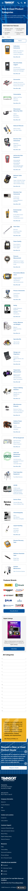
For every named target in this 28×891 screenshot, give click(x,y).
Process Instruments (19, 290)
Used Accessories (17, 459)
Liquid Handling (17, 526)
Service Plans (17, 499)
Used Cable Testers (17, 463)
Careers (3, 810)
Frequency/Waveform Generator (17, 201)
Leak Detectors (16, 280)
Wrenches (15, 229)
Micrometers (16, 115)
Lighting (15, 426)
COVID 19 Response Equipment (17, 309)
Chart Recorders (16, 67)
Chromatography (18, 512)
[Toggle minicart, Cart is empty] (25, 3)
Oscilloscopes (16, 197)
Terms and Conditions (6, 852)
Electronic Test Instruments (17, 193)
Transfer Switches (17, 427)
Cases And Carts (16, 361)
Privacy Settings (5, 855)
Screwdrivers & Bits (17, 231)
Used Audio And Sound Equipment (18, 461)
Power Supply (16, 198)
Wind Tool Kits (16, 343)
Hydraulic (15, 396)
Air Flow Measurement (18, 214)
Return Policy (4, 833)
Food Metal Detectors (18, 477)
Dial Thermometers (17, 377)
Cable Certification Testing (18, 183)
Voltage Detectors (17, 145)
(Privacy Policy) (19, 883)
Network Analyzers (17, 444)
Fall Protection (16, 314)
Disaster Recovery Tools (18, 541)
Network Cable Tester (17, 176)
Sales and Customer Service (7, 831)
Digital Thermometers (17, 379)
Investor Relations (5, 804)
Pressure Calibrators (17, 52)
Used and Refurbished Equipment (16, 454)
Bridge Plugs (16, 558)
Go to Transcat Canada (6, 858)
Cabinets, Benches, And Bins (18, 359)
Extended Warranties (17, 502)
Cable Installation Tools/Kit (18, 182)
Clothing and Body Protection (17, 311)
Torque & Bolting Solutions (18, 388)
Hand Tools (16, 226)
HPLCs (14, 515)
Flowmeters (15, 295)
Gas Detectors (16, 216)
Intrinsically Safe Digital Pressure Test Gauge (18, 166)
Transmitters (16, 297)
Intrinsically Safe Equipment (18, 156)
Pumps (14, 264)
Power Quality (17, 241)
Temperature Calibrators (18, 54)
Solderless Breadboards (18, 411)
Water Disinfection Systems (19, 571)
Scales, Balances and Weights (18, 323)
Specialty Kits (17, 339)
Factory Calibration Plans (18, 504)
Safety (15, 305)
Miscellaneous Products (17, 405)
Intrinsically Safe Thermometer (16, 163)
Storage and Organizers (16, 353)
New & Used (8, 41)
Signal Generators (17, 440)
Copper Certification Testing (19, 180)
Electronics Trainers (17, 409)
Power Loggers (16, 247)
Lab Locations (4, 820)
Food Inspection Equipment (17, 473)
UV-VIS (15, 485)
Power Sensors (16, 442)
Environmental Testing (17, 211)
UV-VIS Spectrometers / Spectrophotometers (18, 490)
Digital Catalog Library (6, 836)
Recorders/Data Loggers (17, 64)
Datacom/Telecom (18, 126)
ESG (2, 807)
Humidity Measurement (18, 218)
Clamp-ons (15, 147)
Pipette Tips (15, 532)
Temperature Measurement (17, 371)
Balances (15, 327)
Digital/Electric (16, 394)
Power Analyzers (17, 244)
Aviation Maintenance (17, 567)
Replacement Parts (17, 329)
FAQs (2, 846)
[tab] (14, 658)
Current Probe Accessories (19, 84)
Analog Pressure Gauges (18, 262)
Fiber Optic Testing (17, 130)
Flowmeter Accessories (18, 85)
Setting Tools (16, 560)
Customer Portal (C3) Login (7, 828)
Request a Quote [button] (14, 768)
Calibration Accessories (18, 82)
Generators (15, 429)
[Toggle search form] (21, 3)
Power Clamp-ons (17, 246)
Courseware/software (17, 412)
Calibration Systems (17, 392)
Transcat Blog (4, 849)
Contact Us (3, 818)
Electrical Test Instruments (17, 140)
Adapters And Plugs (17, 97)
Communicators (16, 293)
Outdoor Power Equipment (17, 422)
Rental (20, 40)
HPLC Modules (16, 517)
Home (3, 37)
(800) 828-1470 (4, 793)
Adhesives (15, 99)
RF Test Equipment (18, 438)
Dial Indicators (16, 117)
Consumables (17, 94)
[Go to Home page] (10, 3)
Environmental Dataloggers (19, 69)
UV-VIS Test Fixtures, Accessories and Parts (18, 493)
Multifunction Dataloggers (18, 71)
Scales (14, 330)
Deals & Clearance (5, 839)
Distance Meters (16, 233)
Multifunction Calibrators (18, 51)
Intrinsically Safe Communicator (16, 161)
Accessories (16, 79)
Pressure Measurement (17, 257)
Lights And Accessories (18, 282)
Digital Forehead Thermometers (16, 375)
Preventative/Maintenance (19, 274)
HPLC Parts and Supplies (18, 519)
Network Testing (16, 128)
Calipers (15, 113)
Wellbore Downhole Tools (18, 554)
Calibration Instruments (16, 47)
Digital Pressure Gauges (18, 261)
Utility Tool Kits (16, 342)
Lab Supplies (16, 530)
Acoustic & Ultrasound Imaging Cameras (18, 278)
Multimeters (15, 143)
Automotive (15, 100)
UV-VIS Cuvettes (16, 488)
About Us (3, 802)
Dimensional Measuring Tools (17, 110)
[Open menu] (2, 2)
